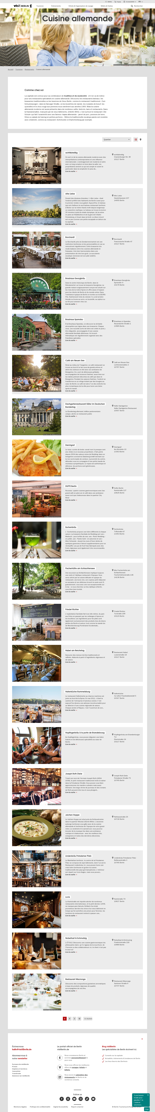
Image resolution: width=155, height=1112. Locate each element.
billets (67, 1070)
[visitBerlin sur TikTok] (87, 1099)
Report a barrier (77, 1107)
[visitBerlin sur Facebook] (62, 1099)
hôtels (82, 1067)
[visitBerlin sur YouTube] (74, 1099)
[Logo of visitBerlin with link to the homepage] (22, 6)
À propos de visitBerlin (20, 1064)
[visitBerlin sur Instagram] (81, 1099)
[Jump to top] (142, 1039)
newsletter (22, 1058)
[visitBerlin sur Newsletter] (93, 1099)
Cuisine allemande (77, 18)
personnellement (78, 1058)
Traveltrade (16, 1073)
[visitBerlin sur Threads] (68, 1099)
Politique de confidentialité (40, 1107)
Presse (14, 1066)
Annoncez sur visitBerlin (21, 1076)
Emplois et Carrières (19, 1069)
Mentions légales (20, 1107)
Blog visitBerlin (109, 1046)
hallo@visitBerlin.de (22, 1049)
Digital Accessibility (60, 1107)
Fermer (148, 1095)
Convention (16, 1071)
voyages (75, 1067)
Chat (147, 1109)
